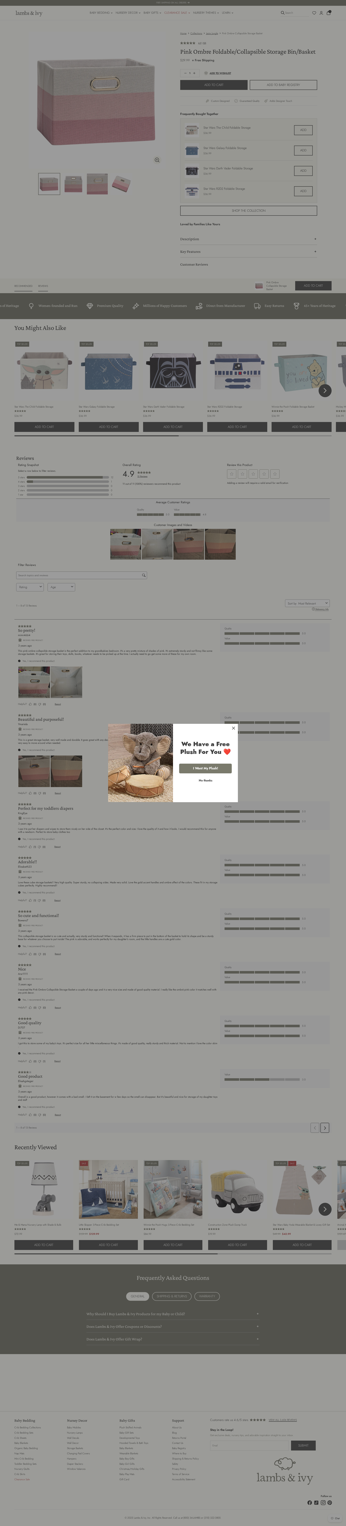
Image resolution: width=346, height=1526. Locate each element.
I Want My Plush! (205, 768)
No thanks (205, 780)
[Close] (233, 728)
